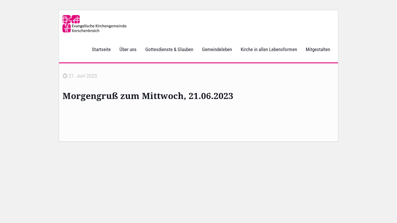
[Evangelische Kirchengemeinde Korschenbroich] (94, 23)
